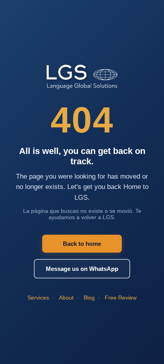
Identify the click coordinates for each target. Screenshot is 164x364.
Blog (89, 297)
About (66, 297)
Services (38, 297)
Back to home (82, 243)
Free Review (121, 297)
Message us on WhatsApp (82, 268)
